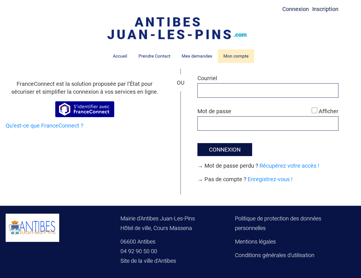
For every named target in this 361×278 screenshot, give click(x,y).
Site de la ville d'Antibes (148, 260)
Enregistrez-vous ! (270, 179)
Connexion (295, 9)
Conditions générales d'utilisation (274, 255)
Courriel (207, 78)
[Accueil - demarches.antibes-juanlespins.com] (180, 28)
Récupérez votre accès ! (289, 165)
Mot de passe (214, 111)
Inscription (325, 9)
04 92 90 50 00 (139, 251)
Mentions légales (255, 241)
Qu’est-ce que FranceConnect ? (44, 125)
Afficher (328, 111)
